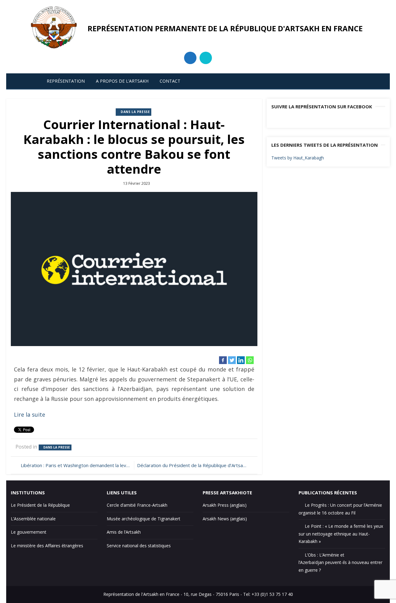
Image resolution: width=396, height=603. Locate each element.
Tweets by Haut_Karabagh (297, 158)
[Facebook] (223, 360)
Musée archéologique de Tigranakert (143, 519)
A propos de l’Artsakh (122, 81)
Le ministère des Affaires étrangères (47, 546)
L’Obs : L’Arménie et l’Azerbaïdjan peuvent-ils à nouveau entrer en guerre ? (340, 562)
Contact (170, 81)
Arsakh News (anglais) (225, 519)
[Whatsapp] (250, 360)
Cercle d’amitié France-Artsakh (137, 505)
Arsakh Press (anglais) (225, 505)
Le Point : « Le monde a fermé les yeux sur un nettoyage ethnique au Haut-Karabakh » (341, 533)
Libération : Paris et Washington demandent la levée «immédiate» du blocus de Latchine (76, 465)
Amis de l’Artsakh (124, 532)
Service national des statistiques (139, 546)
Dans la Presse (135, 112)
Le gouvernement (28, 532)
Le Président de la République (40, 505)
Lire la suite (29, 414)
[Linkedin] (241, 360)
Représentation (66, 81)
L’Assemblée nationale (33, 519)
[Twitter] (232, 360)
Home (26, 81)
